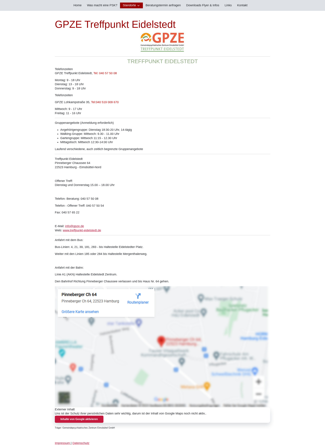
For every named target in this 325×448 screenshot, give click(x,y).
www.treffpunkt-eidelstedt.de (82, 230)
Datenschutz (80, 443)
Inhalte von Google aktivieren (79, 419)
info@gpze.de (74, 226)
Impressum (63, 443)
